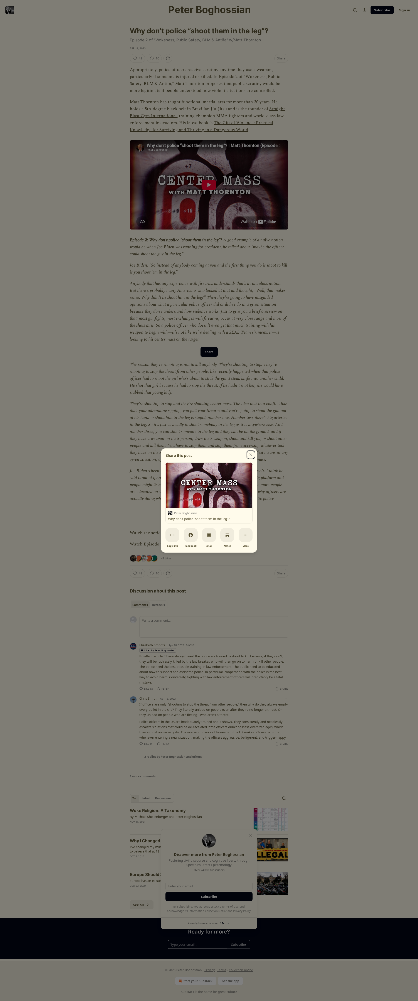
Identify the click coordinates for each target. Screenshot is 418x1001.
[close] (250, 454)
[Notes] (227, 535)
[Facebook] (191, 535)
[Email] (209, 535)
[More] (246, 535)
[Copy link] (172, 535)
